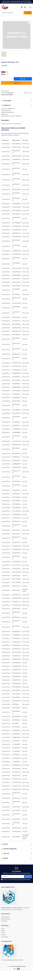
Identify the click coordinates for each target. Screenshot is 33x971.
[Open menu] (30, 7)
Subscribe (27, 876)
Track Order (4, 921)
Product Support (5, 917)
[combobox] (16, 12)
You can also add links (7, 94)
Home (2, 928)
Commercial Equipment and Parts (18, 966)
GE (1, 59)
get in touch (10, 93)
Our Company (4, 937)
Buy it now (16, 83)
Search (29, 12)
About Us (3, 935)
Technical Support (5, 919)
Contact (3, 932)
